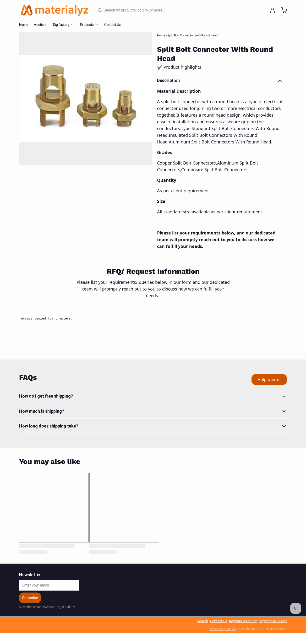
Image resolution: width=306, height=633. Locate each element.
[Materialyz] (54, 10)
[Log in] (270, 10)
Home (23, 25)
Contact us (218, 621)
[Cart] (282, 10)
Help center (269, 379)
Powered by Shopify (223, 629)
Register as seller (243, 621)
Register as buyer (273, 621)
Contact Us (112, 25)
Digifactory (61, 25)
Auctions (40, 25)
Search (202, 621)
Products (87, 25)
